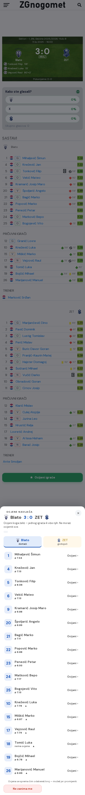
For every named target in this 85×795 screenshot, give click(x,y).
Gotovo (62, 788)
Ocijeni (72, 555)
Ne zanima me (22, 788)
